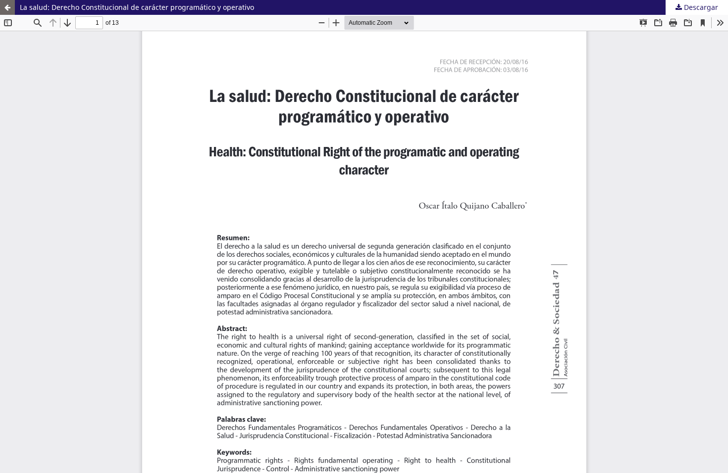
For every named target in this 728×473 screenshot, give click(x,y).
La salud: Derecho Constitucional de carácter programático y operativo (137, 7)
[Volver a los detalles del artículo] (7, 7)
